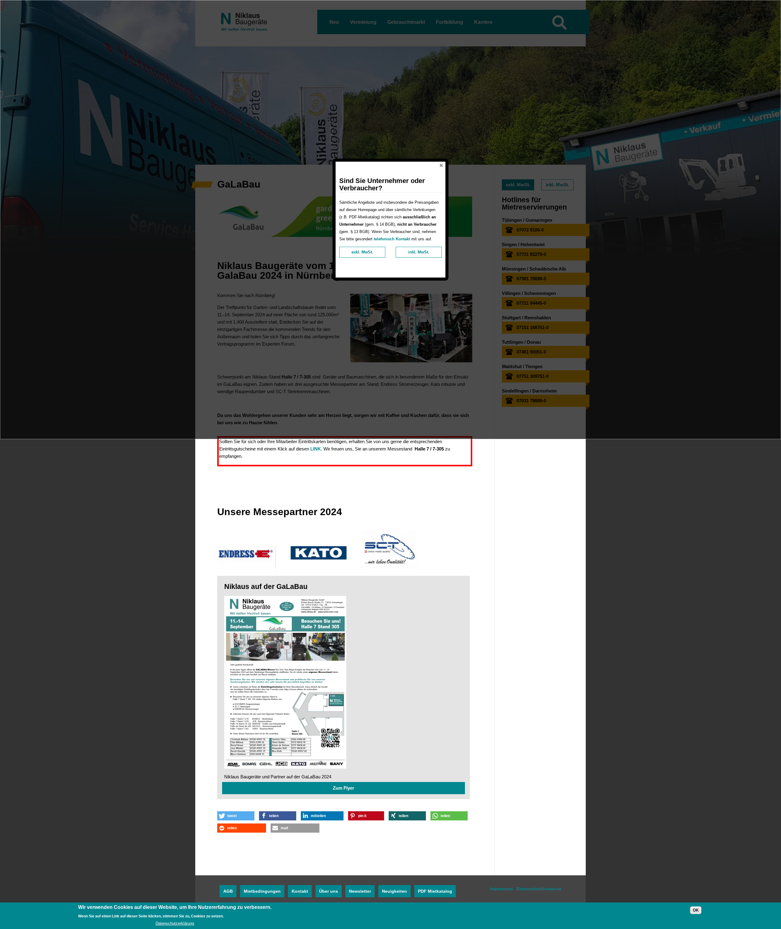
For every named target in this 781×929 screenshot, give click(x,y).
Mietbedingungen (262, 891)
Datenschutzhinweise (538, 888)
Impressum (501, 888)
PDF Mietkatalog (435, 891)
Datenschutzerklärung (175, 923)
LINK (315, 448)
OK (696, 910)
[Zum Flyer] (343, 683)
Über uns (328, 891)
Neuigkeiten (394, 891)
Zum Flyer (343, 788)
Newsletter (360, 891)
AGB (228, 891)
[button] (235, 815)
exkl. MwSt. (362, 252)
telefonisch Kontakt (392, 239)
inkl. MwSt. (418, 252)
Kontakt (300, 891)
